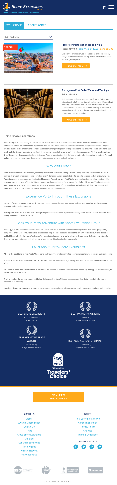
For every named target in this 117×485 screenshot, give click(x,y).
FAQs (29, 430)
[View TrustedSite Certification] (95, 470)
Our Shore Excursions (29, 442)
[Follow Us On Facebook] (75, 446)
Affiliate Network (29, 450)
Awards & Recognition (29, 422)
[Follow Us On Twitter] (83, 446)
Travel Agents (29, 446)
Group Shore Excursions (29, 434)
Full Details (75, 65)
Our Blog (29, 438)
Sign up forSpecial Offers (59, 397)
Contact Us (29, 426)
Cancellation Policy (87, 422)
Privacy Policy (88, 426)
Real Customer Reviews (88, 418)
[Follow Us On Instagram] (91, 446)
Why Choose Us (29, 454)
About (37, 25)
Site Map (87, 430)
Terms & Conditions (88, 434)
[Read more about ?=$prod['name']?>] (28, 57)
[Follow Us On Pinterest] (99, 446)
